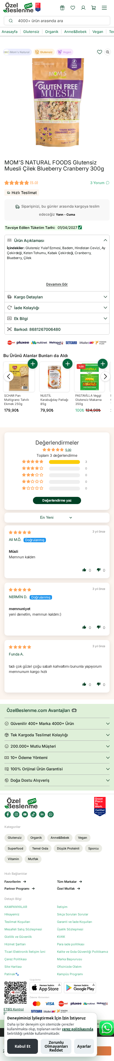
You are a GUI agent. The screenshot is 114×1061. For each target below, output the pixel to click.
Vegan (82, 838)
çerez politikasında (77, 1029)
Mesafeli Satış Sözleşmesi (23, 929)
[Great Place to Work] (37, 7)
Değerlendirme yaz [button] (57, 500)
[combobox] (61, 20)
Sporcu (93, 848)
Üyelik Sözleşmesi (70, 929)
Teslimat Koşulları (17, 922)
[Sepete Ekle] (33, 364)
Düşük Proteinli (68, 848)
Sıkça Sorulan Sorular (72, 914)
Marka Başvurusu (69, 959)
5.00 (68, 450)
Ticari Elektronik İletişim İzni (24, 952)
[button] (94, 8)
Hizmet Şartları (15, 944)
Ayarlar (84, 1046)
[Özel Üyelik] (62, 8)
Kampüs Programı (70, 974)
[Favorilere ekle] (100, 52)
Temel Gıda (40, 848)
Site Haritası (13, 967)
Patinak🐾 (11, 974)
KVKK (61, 937)
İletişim (62, 907)
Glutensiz (15, 838)
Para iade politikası (70, 944)
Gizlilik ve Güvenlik (18, 937)
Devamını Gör (57, 284)
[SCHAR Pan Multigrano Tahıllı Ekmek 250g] (19, 377)
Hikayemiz (11, 914)
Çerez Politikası (15, 959)
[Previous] (9, 376)
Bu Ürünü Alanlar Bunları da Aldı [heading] (35, 355)
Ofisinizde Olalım (69, 967)
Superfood (15, 848)
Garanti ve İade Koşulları (74, 922)
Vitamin (13, 859)
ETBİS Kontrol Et (14, 1011)
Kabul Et (22, 1046)
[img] (20, 532)
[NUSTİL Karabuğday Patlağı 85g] (55, 377)
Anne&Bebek (60, 838)
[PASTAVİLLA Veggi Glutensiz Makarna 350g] (89, 377)
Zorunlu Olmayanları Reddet (56, 1046)
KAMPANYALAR (15, 907)
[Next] (105, 376)
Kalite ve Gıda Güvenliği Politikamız (82, 952)
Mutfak (33, 859)
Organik (36, 838)
